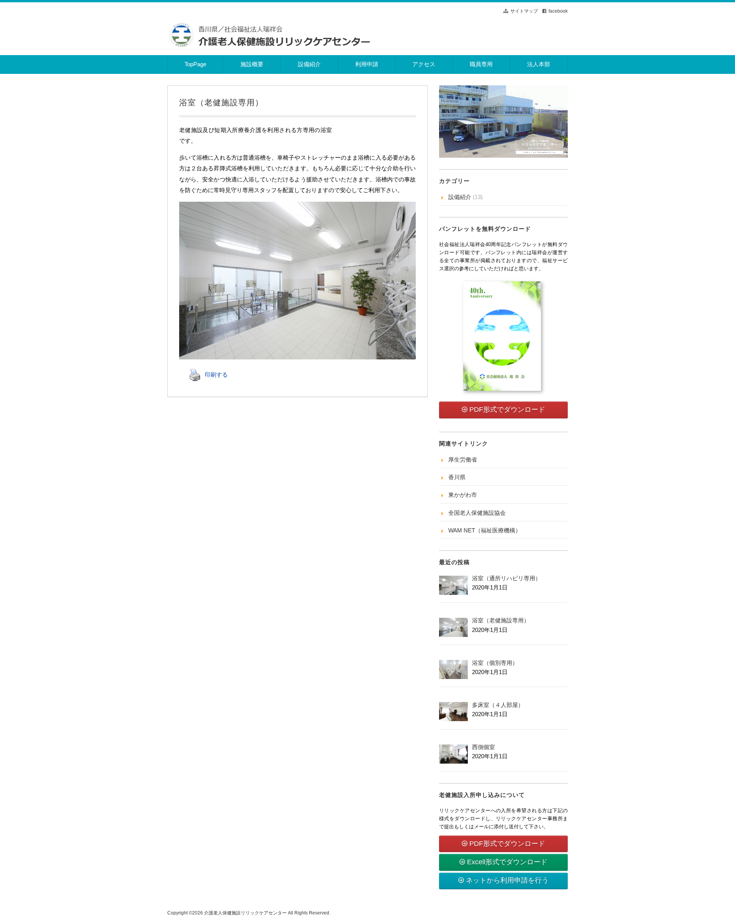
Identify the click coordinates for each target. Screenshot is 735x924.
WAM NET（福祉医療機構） (484, 530)
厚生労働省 (462, 459)
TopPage (195, 64)
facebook (558, 11)
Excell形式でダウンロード (507, 862)
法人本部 (538, 64)
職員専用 (481, 64)
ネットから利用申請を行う (507, 880)
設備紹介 (309, 64)
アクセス (423, 64)
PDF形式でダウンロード (507, 409)
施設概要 (251, 64)
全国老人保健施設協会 (477, 512)
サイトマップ (524, 11)
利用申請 (366, 64)
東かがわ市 (462, 494)
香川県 (457, 477)
